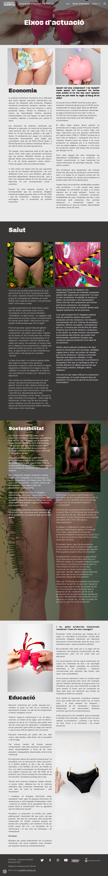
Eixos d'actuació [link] (81, 3)
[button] (105, 4)
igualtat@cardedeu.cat (26, 870)
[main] (30, 151)
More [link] (94, 3)
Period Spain (43, 141)
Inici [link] (67, 3)
